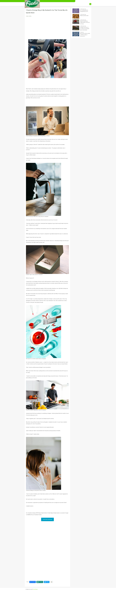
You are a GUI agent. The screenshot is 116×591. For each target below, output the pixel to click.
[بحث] (90, 4)
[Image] (75, 11)
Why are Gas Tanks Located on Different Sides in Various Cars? (85, 35)
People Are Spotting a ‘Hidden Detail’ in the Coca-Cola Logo (85, 22)
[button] (32, 582)
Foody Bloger (35, 589)
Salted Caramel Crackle (84, 15)
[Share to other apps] (51, 582)
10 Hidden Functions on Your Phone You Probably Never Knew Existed (84, 29)
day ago (82, 32)
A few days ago (83, 14)
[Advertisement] (47, 29)
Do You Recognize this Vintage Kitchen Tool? (84, 11)
